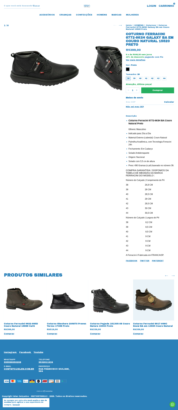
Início (129, 25)
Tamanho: (133, 74)
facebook (25, 352)
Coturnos (151, 25)
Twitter (144, 261)
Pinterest (158, 261)
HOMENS (102, 15)
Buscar (36, 6)
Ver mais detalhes (135, 60)
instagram (10, 352)
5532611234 (46, 362)
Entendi (16, 405)
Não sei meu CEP (135, 107)
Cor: (131, 65)
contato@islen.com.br (19, 369)
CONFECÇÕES (84, 15)
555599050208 (12, 362)
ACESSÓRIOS (47, 15)
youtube (38, 352)
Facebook (131, 261)
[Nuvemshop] (44, 391)
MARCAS (116, 15)
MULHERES (132, 15)
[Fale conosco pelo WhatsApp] (172, 404)
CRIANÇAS (65, 15)
